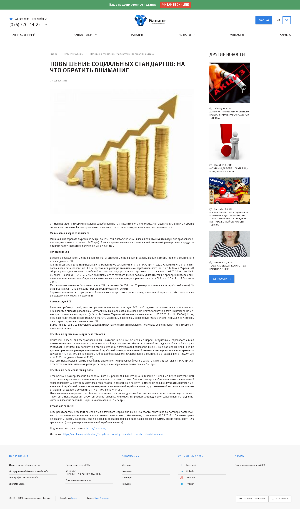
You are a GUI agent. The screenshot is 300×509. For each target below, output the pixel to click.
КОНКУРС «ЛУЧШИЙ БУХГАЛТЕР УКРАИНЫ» (83, 472)
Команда (127, 471)
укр (278, 20)
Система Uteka (17, 484)
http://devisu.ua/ (96, 428)
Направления (83, 34)
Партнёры (127, 477)
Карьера (285, 34)
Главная (53, 54)
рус (286, 20)
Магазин (137, 34)
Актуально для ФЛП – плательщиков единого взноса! (229, 170)
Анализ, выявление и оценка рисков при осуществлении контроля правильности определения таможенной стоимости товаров (229, 218)
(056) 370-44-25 (25, 25)
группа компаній (150, 20)
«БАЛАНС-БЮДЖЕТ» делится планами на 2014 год (228, 267)
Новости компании (74, 54)
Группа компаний (22, 34)
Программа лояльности (78, 480)
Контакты (236, 34)
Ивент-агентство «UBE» (77, 465)
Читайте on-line (175, 4)
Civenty (74, 498)
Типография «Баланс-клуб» (23, 477)
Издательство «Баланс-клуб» (24, 465)
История (126, 465)
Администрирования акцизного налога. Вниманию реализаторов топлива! (229, 115)
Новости (185, 34)
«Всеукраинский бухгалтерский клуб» (28, 471)
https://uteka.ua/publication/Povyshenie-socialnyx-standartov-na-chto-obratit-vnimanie (113, 434)
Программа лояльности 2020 (250, 465)
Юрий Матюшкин (102, 498)
